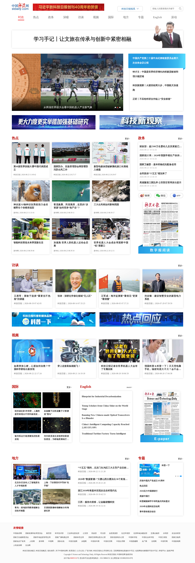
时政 (21, 17)
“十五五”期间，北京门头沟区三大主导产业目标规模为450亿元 (103, 467)
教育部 (48, 533)
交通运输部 (155, 533)
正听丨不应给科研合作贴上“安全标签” (152, 99)
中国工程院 (162, 537)
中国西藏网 (133, 541)
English (157, 17)
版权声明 (170, 551)
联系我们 (72, 551)
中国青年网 (95, 541)
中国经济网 (108, 541)
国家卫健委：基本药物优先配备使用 (158, 164)
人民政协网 (17, 545)
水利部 (165, 533)
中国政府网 (17, 533)
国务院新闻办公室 (117, 537)
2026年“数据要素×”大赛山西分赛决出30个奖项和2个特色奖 (103, 479)
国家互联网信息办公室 (97, 537)
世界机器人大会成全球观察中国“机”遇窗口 (111, 244)
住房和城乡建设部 (140, 533)
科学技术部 (59, 533)
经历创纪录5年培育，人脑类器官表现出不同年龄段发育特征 (27, 413)
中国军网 (164, 541)
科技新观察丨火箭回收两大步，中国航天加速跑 (155, 87)
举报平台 (162, 551)
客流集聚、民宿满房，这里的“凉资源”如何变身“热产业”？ (71, 206)
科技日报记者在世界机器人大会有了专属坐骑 (119, 367)
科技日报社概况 (29, 551)
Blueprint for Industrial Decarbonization (101, 396)
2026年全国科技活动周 (150, 506)
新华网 (41, 541)
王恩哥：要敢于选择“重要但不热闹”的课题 (32, 297)
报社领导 (51, 551)
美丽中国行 (145, 496)
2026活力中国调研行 (149, 491)
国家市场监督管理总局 (42, 537)
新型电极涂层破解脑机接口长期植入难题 (111, 168)
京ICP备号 (71, 558)
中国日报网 (73, 541)
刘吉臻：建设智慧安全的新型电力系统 (163, 297)
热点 (36, 17)
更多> (127, 139)
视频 (96, 17)
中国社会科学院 (148, 537)
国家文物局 (176, 537)
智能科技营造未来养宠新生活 (28, 242)
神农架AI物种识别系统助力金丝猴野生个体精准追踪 (31, 206)
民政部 (94, 533)
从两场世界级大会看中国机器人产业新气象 (39, 107)
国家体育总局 (79, 537)
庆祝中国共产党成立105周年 (152, 481)
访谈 (81, 17)
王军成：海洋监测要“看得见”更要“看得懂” (119, 297)
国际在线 (61, 541)
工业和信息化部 (73, 533)
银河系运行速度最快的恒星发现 (27, 437)
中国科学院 (133, 537)
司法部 (102, 533)
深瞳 (66, 17)
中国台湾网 (120, 541)
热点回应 (144, 486)
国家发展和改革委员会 (34, 533)
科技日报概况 (41, 551)
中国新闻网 (176, 541)
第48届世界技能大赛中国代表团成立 (31, 168)
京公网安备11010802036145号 (122, 558)
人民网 (32, 541)
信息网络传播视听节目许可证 (146, 551)
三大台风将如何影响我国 (106, 204)
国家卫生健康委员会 (21, 537)
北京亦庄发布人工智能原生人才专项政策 (27, 484)
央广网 (144, 541)
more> (129, 387)
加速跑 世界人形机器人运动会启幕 (71, 244)
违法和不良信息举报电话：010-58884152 (95, 558)
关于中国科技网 (62, 551)
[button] (115, 107)
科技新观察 (167, 465)
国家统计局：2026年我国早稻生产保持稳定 (161, 155)
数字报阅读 (160, 250)
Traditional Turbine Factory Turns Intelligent (104, 433)
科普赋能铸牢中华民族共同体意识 (155, 501)
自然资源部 (113, 533)
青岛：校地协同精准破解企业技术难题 (27, 509)
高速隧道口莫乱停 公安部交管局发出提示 (160, 182)
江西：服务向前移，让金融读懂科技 (96, 502)
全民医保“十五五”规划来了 (153, 173)
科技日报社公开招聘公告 (102, 551)
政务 (51, 17)
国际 (111, 17)
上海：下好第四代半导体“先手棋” (56, 484)
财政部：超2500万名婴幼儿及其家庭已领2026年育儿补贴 (161, 146)
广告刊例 (88, 551)
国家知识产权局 (19, 541)
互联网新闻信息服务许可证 (123, 551)
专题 (141, 17)
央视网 (84, 541)
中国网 (50, 541)
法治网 (27, 545)
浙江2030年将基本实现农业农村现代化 (97, 490)
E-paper (161, 438)
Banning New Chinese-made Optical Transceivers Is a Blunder (106, 416)
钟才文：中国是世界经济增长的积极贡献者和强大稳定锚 (155, 74)
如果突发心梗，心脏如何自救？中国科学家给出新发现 (32, 367)
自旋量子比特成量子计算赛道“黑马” (56, 412)
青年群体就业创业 (148, 512)
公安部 (85, 533)
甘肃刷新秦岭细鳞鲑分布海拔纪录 (56, 509)
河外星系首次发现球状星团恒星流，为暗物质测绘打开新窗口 (56, 438)
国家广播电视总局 (62, 537)
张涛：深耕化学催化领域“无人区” (75, 296)
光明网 (153, 541)
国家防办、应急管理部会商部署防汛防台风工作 (71, 168)
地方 (126, 17)
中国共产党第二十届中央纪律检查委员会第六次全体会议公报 (155, 60)
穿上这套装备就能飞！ (69, 366)
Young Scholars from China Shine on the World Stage (105, 407)
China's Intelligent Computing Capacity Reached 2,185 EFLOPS (105, 426)
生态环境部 (125, 533)
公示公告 (80, 551)
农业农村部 (176, 533)
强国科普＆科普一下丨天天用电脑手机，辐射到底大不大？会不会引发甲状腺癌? (163, 368)
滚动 (174, 17)
